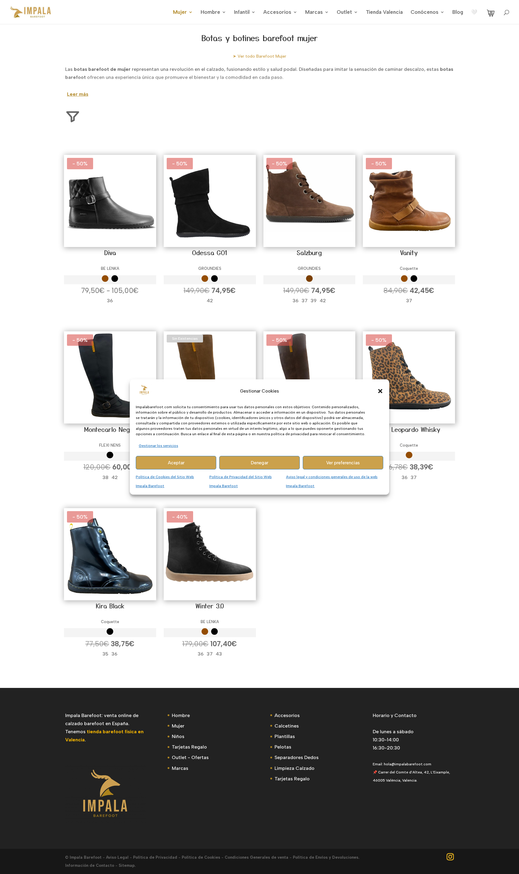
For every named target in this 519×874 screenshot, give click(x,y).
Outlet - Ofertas (190, 757)
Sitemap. (127, 865)
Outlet (344, 12)
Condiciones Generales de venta (256, 857)
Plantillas (285, 736)
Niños (178, 736)
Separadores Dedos (297, 757)
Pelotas (283, 747)
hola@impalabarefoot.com (407, 764)
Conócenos (425, 12)
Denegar (259, 463)
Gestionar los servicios (158, 446)
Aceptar (176, 463)
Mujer (180, 12)
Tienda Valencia (384, 12)
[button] (380, 391)
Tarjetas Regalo (189, 747)
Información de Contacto (89, 865)
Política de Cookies (201, 857)
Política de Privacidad (155, 857)
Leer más (77, 94)
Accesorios (277, 12)
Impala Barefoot (86, 857)
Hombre (210, 12)
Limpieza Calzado (294, 768)
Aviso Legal (117, 857)
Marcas (314, 12)
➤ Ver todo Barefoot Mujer (259, 56)
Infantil (242, 12)
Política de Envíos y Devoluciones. (326, 857)
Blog (457, 12)
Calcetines (287, 726)
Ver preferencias (343, 463)
